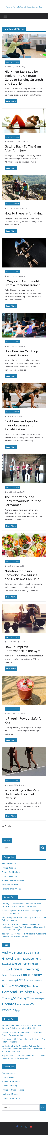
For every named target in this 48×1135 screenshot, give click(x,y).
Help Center (29, 980)
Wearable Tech (23, 1004)
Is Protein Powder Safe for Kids (24, 720)
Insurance (37, 980)
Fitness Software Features (13, 880)
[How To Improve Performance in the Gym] (24, 618)
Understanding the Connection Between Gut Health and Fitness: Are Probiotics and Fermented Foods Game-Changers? (23, 927)
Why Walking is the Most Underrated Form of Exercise (22, 794)
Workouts (9, 1010)
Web (33, 1004)
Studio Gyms (22, 998)
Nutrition (32, 986)
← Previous (7, 826)
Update (42, 999)
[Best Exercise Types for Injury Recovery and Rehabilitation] (24, 395)
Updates (9, 1003)
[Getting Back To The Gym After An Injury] (24, 121)
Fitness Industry (31, 975)
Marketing (19, 986)
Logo (9, 986)
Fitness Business (9, 868)
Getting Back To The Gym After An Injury (23, 148)
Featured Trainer (20, 963)
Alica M (25, 141)
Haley (23, 67)
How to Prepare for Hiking (23, 213)
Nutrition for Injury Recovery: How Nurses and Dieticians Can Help (22, 575)
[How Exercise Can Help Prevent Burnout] (24, 325)
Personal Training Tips (11, 889)
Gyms (21, 980)
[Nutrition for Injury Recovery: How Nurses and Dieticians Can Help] (24, 545)
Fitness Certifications (11, 872)
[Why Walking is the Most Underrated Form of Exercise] (24, 761)
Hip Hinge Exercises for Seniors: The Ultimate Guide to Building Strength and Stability (24, 77)
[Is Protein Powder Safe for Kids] (24, 690)
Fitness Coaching (25, 969)
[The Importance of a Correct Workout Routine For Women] (24, 468)
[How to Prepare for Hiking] (24, 187)
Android (8, 952)
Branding (19, 952)
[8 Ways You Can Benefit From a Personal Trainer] (24, 252)
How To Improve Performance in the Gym (22, 649)
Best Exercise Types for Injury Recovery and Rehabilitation (21, 425)
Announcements (9, 863)
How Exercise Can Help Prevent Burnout (21, 353)
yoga (18, 1010)
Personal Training (17, 991)
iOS (4, 985)
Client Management (28, 958)
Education (6, 964)
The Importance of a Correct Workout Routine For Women (23, 501)
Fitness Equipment (11, 974)
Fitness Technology (9, 980)
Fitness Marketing (9, 876)
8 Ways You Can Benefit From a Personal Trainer (22, 283)
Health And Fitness (12, 62)
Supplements (35, 999)
